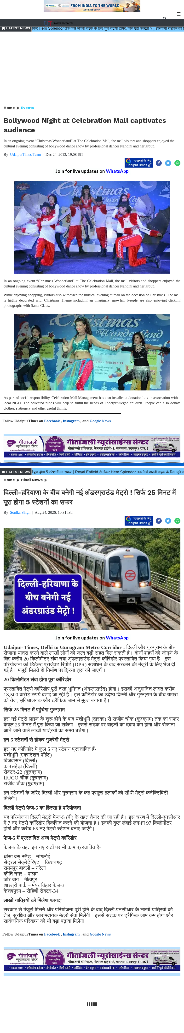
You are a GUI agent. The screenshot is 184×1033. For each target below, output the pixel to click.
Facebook (52, 421)
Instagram (71, 421)
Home (9, 107)
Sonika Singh (20, 512)
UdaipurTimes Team (25, 154)
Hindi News (32, 479)
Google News (100, 421)
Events (27, 107)
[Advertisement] (92, 68)
